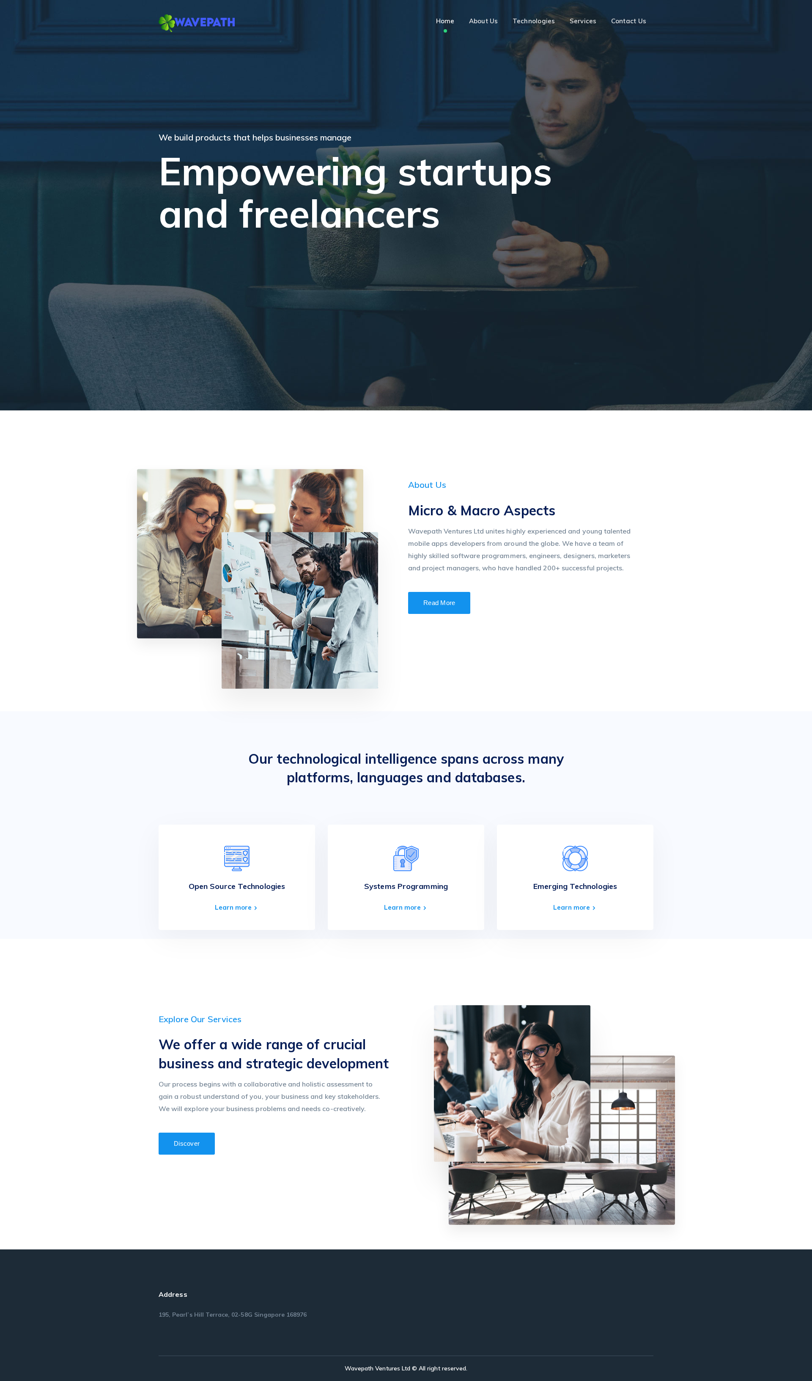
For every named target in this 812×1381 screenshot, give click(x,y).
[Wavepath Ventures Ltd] (197, 23)
